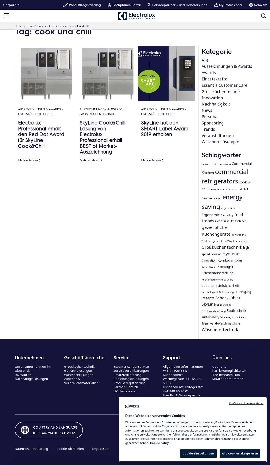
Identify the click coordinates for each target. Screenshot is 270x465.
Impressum (100, 448)
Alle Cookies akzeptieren (240, 453)
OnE (221, 292)
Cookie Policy (159, 443)
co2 (214, 164)
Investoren (23, 375)
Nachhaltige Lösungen (31, 379)
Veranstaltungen (218, 135)
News (207, 110)
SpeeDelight (224, 304)
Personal (210, 116)
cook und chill (238, 189)
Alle (205, 60)
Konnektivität (209, 267)
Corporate (11, 5)
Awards (209, 72)
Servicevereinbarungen (131, 370)
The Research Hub (226, 375)
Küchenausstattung (218, 273)
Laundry (228, 279)
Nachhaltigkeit (216, 104)
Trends (208, 129)
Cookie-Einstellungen (198, 453)
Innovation (212, 98)
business (206, 164)
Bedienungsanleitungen (131, 379)
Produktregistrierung (129, 383)
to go (235, 317)
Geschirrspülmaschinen (231, 221)
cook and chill (219, 189)
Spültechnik (236, 310)
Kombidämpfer (229, 260)
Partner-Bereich (125, 387)
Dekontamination (211, 198)
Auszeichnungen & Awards (227, 66)
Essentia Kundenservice (131, 366)
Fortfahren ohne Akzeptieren (246, 403)
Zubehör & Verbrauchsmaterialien (81, 381)
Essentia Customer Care (224, 85)
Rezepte (208, 298)
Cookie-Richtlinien (70, 448)
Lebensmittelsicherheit (220, 285)
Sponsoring (213, 123)
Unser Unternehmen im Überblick (33, 368)
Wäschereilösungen (220, 141)
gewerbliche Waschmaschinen (230, 241)
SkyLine (209, 304)
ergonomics (228, 208)
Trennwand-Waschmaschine (221, 323)
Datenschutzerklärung (31, 448)
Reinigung (244, 292)
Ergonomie (211, 214)
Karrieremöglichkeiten (229, 370)
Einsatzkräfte (214, 79)
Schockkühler (228, 297)
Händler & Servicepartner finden (182, 397)
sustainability (210, 317)
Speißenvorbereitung (214, 311)
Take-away (225, 317)
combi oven (224, 164)
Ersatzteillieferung (127, 375)
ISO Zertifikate (124, 391)
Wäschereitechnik (220, 329)
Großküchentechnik (222, 247)
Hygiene (231, 254)
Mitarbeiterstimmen (227, 379)
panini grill (231, 292)
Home (18, 26)
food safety (227, 215)
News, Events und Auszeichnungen (47, 26)
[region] (193, 429)
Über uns (219, 366)
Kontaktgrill (225, 267)
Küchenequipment (212, 279)
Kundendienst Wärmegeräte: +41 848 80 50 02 (182, 379)
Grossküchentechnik (221, 91)
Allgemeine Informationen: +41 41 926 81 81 (183, 368)
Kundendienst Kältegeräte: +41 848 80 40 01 (183, 389)
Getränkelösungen (78, 370)
